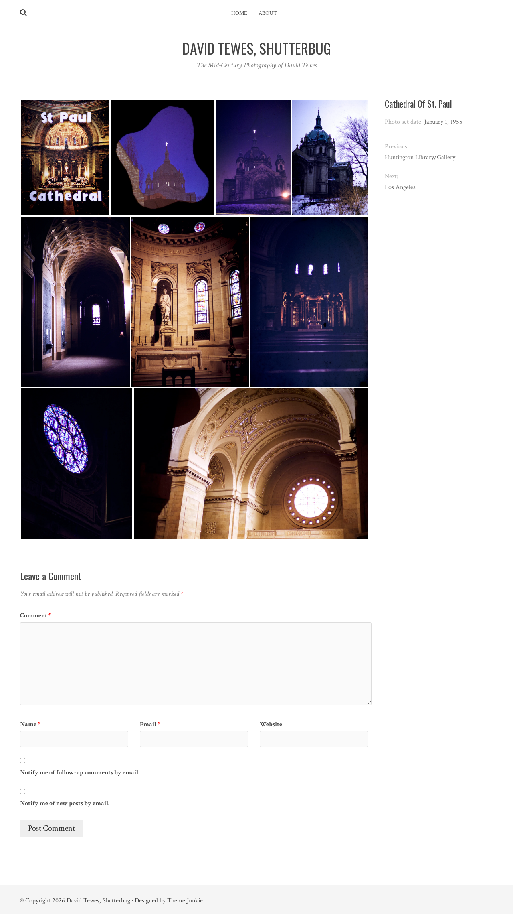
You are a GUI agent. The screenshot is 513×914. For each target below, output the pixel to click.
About (268, 13)
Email (150, 724)
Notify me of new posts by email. (64, 803)
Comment (35, 615)
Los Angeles (400, 187)
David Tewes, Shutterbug (98, 900)
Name (30, 724)
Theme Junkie (185, 900)
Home (239, 13)
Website (271, 724)
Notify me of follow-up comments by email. (79, 772)
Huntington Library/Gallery (420, 157)
